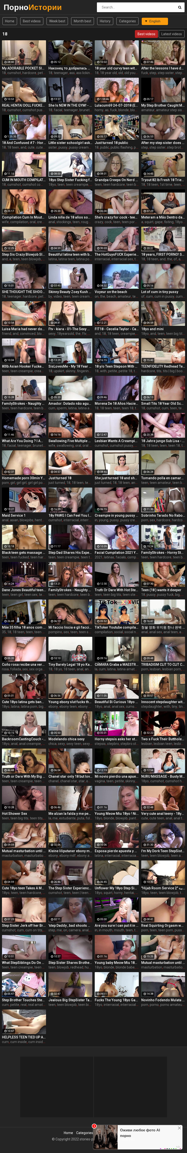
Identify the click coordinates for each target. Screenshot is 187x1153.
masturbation (12, 856)
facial (58, 110)
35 (4, 632)
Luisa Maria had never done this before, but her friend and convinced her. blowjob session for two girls (24, 329)
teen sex (30, 595)
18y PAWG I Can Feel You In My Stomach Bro (70, 515)
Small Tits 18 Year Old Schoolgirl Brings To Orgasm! (163, 403)
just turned (56, 483)
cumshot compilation (38, 184)
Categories (127, 21)
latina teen (66, 259)
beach (111, 296)
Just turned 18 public (111, 143)
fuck (144, 73)
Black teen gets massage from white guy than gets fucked (24, 553)
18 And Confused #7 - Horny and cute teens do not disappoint (24, 143)
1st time (166, 184)
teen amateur (160, 483)
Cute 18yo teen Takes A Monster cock (24, 888)
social (118, 632)
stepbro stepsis (132, 744)
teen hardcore (114, 184)
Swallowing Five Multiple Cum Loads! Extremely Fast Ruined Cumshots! (70, 441)
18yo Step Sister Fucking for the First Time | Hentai (70, 180)
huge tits (91, 967)
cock (108, 222)
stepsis (100, 744)
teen (61, 184)
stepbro (113, 744)
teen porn (129, 222)
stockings (63, 222)
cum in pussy (164, 296)
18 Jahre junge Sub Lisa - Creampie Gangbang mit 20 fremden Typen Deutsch (163, 441)
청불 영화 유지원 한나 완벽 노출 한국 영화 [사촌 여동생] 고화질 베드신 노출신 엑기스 (163, 627)
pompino (55, 632)
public (104, 147)
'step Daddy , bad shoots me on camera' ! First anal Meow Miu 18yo (70, 925)
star (82, 781)
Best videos (32, 21)
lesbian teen (163, 744)
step (153, 73)
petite (42, 73)
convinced (28, 334)
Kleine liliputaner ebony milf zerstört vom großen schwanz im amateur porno (70, 851)
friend (6, 334)
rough (85, 222)
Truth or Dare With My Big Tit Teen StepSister (24, 776)
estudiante (67, 818)
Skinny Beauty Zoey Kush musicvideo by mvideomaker (70, 292)
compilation (19, 222)
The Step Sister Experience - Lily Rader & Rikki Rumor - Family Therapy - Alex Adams (70, 888)
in (96, 520)
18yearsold (65, 334)
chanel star (68, 781)
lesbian (155, 669)
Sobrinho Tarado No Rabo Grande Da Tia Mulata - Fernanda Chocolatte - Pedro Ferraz (163, 515)
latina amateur (89, 408)
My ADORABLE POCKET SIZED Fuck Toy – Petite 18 (24, 68)
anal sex (155, 632)
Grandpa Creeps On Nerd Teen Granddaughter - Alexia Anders (117, 180)
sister (52, 147)
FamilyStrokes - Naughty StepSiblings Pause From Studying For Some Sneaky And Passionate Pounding (24, 403)
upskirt (59, 371)
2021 (99, 557)
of (175, 259)
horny (99, 110)
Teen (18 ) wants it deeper (161, 590)
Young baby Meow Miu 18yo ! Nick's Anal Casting (117, 963)
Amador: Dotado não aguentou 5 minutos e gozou (70, 403)
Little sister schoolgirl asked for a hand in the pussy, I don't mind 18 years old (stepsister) (70, 143)
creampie (44, 222)
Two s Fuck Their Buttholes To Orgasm (163, 739)
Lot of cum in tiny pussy (159, 292)
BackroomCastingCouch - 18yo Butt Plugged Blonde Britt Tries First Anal (24, 739)
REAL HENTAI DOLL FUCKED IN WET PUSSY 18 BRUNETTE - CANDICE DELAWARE (24, 105)
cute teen (43, 147)
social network (135, 632)
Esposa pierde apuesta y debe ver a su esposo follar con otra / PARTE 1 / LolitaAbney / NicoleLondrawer (117, 851)
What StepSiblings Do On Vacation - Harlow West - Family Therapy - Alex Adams (24, 963)
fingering (84, 371)
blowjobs (26, 520)
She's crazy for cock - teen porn (117, 217)
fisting (169, 222)
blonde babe (125, 967)
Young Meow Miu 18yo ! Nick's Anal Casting (117, 814)
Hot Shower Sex (14, 814)
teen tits (36, 818)
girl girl (22, 483)
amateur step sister (171, 110)
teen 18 (127, 408)
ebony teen (68, 706)
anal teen (170, 632)
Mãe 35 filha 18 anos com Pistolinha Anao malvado (24, 627)
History (105, 21)
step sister (166, 73)
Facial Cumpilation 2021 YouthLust (117, 553)
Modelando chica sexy (66, 739)
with (103, 371)
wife (5, 222)
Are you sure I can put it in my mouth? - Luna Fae (117, 925)
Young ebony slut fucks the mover (70, 702)
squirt (149, 222)
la (96, 669)
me (55, 818)
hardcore (29, 73)
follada (15, 669)
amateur (148, 110)
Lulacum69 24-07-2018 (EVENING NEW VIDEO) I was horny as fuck (117, 105)
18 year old (108, 73)
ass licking (84, 73)
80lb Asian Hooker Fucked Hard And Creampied (24, 366)
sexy (52, 334)
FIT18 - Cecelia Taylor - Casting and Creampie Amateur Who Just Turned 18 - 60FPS (117, 329)
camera (75, 930)
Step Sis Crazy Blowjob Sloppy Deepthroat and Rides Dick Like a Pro (24, 254)
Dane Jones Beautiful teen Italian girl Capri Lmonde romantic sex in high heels (24, 590)
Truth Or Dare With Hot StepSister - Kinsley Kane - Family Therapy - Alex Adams (117, 590)
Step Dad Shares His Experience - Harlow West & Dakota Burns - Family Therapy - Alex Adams (70, 553)
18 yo (58, 669)
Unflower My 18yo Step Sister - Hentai (117, 888)
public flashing (121, 147)
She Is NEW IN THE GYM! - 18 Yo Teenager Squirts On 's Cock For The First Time (70, 105)
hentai (40, 520)
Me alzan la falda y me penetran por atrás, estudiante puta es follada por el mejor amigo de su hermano (70, 814)
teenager (61, 73)
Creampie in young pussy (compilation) (117, 515)
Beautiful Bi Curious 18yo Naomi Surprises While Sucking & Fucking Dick (117, 702)
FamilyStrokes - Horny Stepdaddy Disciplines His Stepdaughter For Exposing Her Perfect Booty (163, 553)
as (107, 110)
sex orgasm (38, 669)
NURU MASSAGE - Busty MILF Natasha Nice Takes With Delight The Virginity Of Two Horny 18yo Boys (163, 776)
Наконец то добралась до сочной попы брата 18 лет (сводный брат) (70, 68)
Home (9, 21)
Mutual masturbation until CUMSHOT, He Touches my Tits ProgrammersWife (24, 851)
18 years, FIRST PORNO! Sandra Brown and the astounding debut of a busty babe (163, 254)
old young (131, 73)
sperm (62, 408)
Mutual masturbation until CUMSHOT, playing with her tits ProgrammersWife (163, 963)
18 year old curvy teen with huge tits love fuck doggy (117, 68)
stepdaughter (151, 706)
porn (5, 483)
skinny (70, 371)
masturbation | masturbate (45, 856)
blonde (123, 110)
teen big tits (175, 334)
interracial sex (122, 259)
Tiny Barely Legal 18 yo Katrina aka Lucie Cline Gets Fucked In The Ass (70, 664)
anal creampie (30, 744)
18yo (52, 184)
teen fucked (19, 557)
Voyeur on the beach (111, 292)
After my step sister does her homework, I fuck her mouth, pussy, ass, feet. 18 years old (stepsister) (163, 143)
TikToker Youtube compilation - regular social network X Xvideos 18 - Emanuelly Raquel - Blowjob (117, 627)
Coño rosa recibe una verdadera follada (24, 664)
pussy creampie (81, 147)
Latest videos (171, 34)
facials (121, 557)
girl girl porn (37, 483)
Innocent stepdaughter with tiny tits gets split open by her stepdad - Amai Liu (163, 702)
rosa (5, 669)
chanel (53, 781)
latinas (109, 557)
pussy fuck (165, 595)
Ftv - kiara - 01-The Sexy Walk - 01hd (70, 329)
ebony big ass (88, 706)
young (103, 520)
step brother (176, 147)
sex (152, 520)
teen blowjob (136, 184)
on (97, 296)
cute (31, 147)
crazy (99, 222)
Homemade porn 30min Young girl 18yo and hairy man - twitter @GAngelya (24, 478)
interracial (102, 259)
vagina (100, 781)
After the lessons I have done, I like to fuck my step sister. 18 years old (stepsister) (163, 68)
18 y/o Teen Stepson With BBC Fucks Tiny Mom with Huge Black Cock (117, 366)
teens (136, 296)
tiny (174, 706)
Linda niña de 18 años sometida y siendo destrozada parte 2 (70, 217)
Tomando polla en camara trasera (163, 478)
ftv (84, 334)
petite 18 (125, 371)
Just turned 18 (59, 478)
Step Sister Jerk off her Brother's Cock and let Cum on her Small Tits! (24, 925)
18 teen (13, 147)
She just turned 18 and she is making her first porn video (117, 478)
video (58, 296)
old (120, 73)
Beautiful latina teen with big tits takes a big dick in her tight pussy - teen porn (70, 254)
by (50, 296)
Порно (16, 7)
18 (4, 73)
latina (52, 259)
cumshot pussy (34, 110)
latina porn (84, 259)
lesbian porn (171, 669)
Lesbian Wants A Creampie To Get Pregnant (117, 441)
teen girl (16, 595)
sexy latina (91, 744)
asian (14, 520)
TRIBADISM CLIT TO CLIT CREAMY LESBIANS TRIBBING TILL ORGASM (163, 664)
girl (12, 483)
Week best (57, 21)
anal (51, 222)
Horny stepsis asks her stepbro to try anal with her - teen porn (117, 739)
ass (72, 73)
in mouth (105, 930)
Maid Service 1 (14, 515)
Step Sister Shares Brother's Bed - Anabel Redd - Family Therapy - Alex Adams (70, 963)
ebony (53, 706)
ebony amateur (89, 856)
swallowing (65, 445)
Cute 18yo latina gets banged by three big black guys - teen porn (24, 702)
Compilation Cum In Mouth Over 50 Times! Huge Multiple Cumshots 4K (24, 217)
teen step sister (135, 595)
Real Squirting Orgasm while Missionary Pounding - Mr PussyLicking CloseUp (163, 925)
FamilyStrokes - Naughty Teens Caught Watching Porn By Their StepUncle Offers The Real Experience (70, 590)
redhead (76, 967)
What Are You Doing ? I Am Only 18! (24, 441)
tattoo (138, 371)
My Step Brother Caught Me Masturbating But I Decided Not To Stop (163, 105)
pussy (62, 147)
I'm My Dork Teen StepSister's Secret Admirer (163, 851)
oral (33, 222)
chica (52, 744)
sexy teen (73, 744)
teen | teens (81, 893)
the (169, 259)
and (23, 147)
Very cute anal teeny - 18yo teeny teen (163, 814)
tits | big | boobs (174, 371)
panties (134, 818)
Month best (82, 21)
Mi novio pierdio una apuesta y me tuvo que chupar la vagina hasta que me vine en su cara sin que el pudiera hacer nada (117, 776)
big (177, 595)
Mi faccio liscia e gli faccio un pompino (70, 627)
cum (149, 296)
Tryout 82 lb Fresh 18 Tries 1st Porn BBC (163, 180)
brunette (86, 110)
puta (80, 818)
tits (159, 371)
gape (159, 222)
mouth (119, 930)
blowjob (43, 334)
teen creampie (77, 184)
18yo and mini (152, 329)
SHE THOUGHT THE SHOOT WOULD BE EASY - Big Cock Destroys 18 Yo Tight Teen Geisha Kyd (24, 292)
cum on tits (33, 930)
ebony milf (67, 856)
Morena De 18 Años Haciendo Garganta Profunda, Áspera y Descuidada (117, 403)
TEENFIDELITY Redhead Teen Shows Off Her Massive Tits (163, 366)
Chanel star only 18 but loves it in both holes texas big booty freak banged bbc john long (70, 776)
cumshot (14, 73)
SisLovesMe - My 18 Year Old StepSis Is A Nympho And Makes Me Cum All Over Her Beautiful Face (70, 366)
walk (91, 334)
